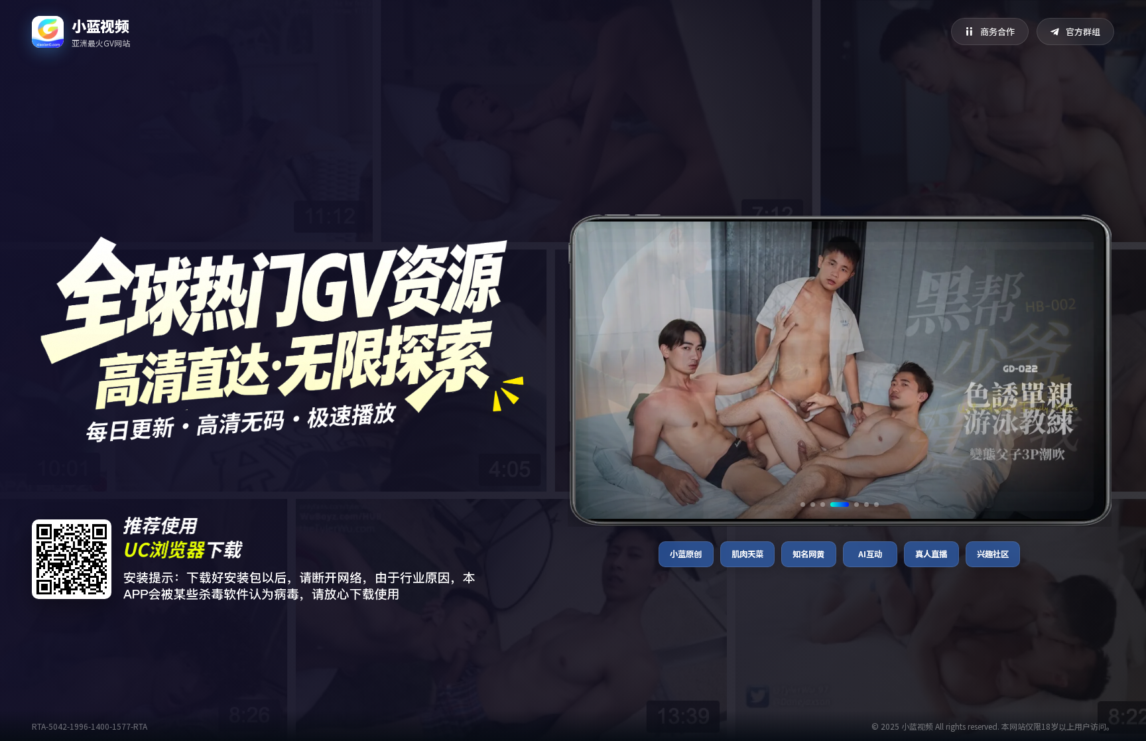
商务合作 (997, 31)
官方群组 (1083, 31)
